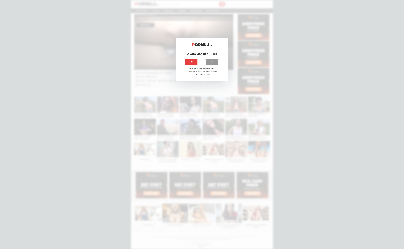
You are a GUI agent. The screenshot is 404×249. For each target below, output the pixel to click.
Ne (212, 62)
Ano (191, 62)
